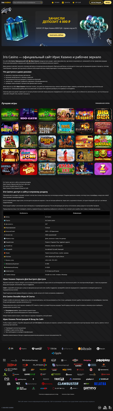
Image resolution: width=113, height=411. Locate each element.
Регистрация (96, 2)
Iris (6, 2)
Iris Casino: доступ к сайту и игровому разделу (17, 182)
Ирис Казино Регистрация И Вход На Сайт (15, 188)
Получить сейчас (56, 35)
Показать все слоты (102, 103)
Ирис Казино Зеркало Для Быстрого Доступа (16, 184)
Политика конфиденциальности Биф (48, 394)
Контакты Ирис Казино (68, 394)
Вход (108, 2)
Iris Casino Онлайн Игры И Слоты (13, 186)
